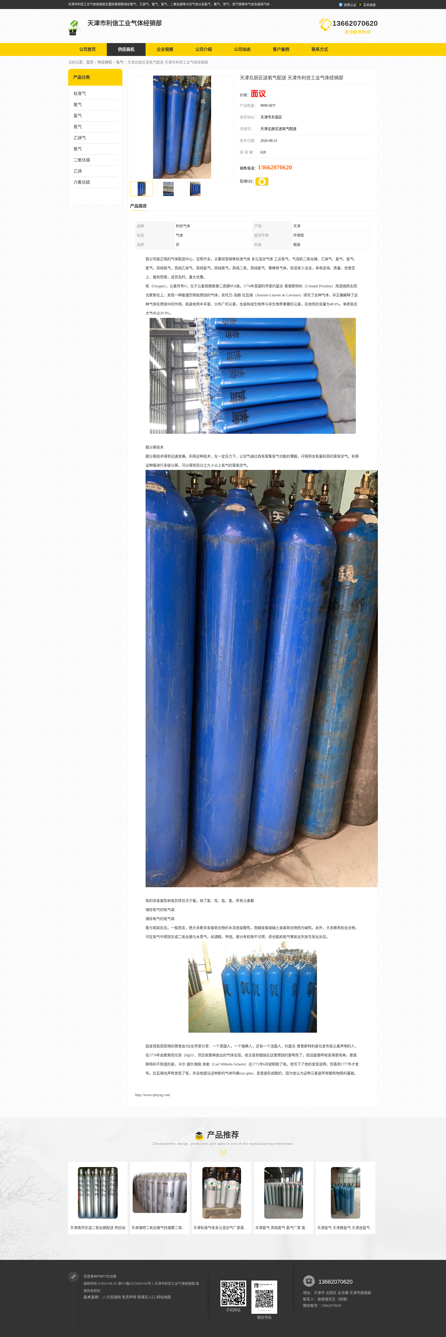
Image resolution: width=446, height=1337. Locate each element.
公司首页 (87, 49)
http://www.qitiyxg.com (152, 1095)
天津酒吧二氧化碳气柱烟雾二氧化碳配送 (98, 1228)
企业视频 (165, 49)
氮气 (78, 127)
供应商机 (126, 49)
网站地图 (163, 1297)
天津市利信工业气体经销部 (175, 1283)
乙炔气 (80, 138)
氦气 (78, 115)
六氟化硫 (82, 182)
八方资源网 (112, 1297)
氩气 (78, 104)
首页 (89, 62)
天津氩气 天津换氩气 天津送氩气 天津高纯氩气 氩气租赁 (297, 1228)
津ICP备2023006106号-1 (136, 1283)
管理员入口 (146, 1297)
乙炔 (78, 171)
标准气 (80, 93)
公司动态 (242, 49)
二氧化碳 (82, 160)
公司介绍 (203, 49)
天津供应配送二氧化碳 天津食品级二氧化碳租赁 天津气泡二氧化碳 (367, 1228)
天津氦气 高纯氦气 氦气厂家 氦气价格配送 (224, 1228)
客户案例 (281, 49)
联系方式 (320, 49)
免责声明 (129, 1297)
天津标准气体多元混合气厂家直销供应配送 (162, 1228)
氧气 (119, 62)
